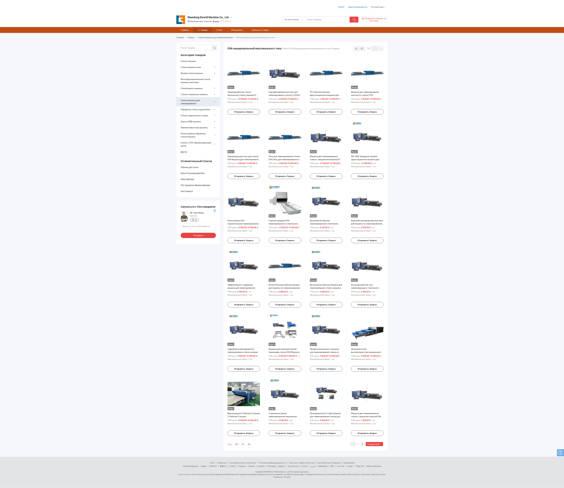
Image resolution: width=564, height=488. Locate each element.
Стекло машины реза (191, 67)
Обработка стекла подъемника (195, 109)
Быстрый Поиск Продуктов (329, 463)
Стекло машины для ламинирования (190, 102)
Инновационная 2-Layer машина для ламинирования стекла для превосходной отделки (325, 416)
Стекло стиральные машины (194, 94)
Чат (195, 220)
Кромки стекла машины (192, 73)
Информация (349, 463)
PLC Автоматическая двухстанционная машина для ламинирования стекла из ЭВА (324, 95)
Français (241, 466)
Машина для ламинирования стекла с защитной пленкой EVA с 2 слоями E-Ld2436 (367, 416)
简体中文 (213, 466)
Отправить (198, 235)
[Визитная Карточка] (215, 210)
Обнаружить (237, 30)
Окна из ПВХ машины (191, 121)
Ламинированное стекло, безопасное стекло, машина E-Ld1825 (242, 95)
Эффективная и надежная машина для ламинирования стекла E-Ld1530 (241, 287)
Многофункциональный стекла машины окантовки (195, 81)
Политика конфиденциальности (272, 463)
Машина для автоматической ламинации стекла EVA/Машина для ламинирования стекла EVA (284, 352)
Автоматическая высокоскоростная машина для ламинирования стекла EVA (366, 352)
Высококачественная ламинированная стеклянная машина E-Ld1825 (324, 223)
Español (251, 466)
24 (236, 444)
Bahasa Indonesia (374, 466)
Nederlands (322, 466)
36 (243, 444)
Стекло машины (188, 61)
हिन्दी (332, 466)
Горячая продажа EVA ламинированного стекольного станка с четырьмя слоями (283, 223)
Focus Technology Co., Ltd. (279, 472)
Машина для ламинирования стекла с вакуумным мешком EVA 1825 (325, 159)
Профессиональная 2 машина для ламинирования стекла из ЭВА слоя (324, 352)
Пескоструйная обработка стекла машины (193, 135)
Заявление (222, 463)
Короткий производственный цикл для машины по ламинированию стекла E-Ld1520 (367, 223)
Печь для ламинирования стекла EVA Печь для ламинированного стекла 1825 (284, 159)
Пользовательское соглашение (243, 463)
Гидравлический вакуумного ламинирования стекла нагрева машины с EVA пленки (243, 352)
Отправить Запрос (243, 112)
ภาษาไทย (340, 466)
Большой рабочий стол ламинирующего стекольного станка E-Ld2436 (365, 287)
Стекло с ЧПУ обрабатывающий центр (196, 144)
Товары (204, 30)
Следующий (373, 444)
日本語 (232, 466)
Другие (184, 151)
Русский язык (293, 466)
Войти (341, 6)
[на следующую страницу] (380, 48)
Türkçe (349, 466)
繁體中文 (223, 466)
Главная (185, 30)
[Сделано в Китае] (195, 5)
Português (271, 466)
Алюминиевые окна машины (194, 127)
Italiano (282, 466)
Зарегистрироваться (357, 6)
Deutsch (261, 466)
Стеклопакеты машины (192, 88)
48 (249, 444)
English (204, 466)
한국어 (304, 466)
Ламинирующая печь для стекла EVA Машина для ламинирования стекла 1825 (244, 159)
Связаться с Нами (260, 30)
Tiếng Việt (360, 466)
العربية (312, 466)
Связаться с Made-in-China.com (302, 463)
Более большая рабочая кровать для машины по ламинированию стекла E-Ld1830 (284, 287)
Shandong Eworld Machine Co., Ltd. (208, 17)
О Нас (219, 30)
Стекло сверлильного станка (194, 115)
